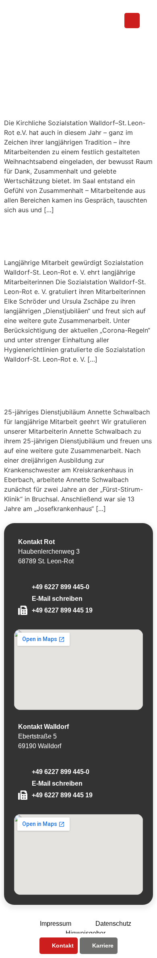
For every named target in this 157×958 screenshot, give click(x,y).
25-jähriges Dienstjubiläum (49, 384)
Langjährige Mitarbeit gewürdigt (69, 235)
